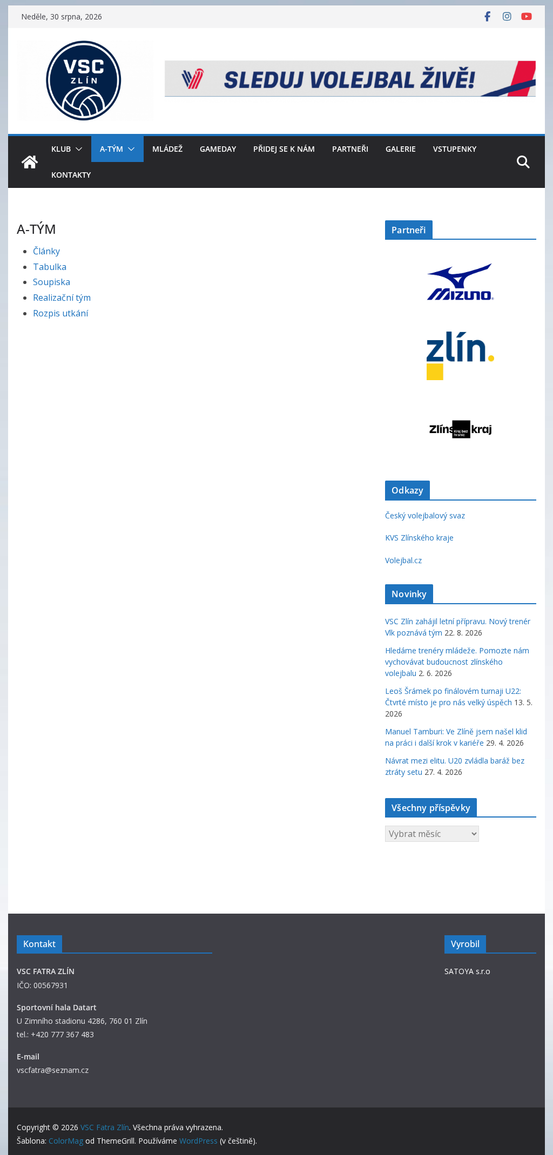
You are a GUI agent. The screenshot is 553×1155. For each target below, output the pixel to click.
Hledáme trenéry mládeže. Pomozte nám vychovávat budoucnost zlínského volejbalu (457, 661)
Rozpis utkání (60, 313)
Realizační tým (62, 297)
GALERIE (401, 149)
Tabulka (49, 267)
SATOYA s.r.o (467, 971)
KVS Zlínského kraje (419, 537)
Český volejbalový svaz (425, 515)
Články (46, 251)
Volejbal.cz (403, 560)
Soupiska (51, 282)
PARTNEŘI (350, 149)
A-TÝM (111, 149)
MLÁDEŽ (167, 149)
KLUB (61, 149)
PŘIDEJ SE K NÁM (284, 149)
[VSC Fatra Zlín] (30, 162)
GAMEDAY (218, 149)
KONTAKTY (71, 175)
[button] (77, 149)
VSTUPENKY (454, 149)
